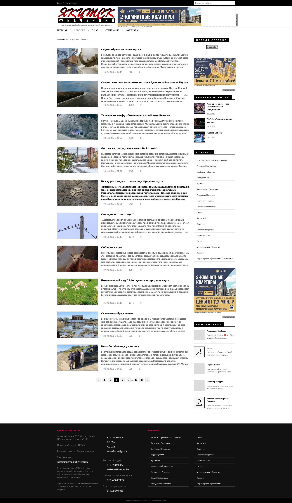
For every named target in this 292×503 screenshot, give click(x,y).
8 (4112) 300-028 (115, 490)
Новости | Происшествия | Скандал (212, 160)
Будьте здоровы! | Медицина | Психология (215, 258)
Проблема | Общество (206, 172)
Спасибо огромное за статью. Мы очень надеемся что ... (219, 403)
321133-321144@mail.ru (118, 469)
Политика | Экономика (206, 166)
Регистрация (71, 3)
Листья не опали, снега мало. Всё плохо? (129, 148)
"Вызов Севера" (215, 133)
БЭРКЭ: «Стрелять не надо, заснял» (220, 120)
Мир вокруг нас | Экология (208, 247)
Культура (201, 224)
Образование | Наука (205, 230)
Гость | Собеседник (205, 201)
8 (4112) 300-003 (115, 437)
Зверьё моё (201, 218)
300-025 (111, 442)
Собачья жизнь (111, 247)
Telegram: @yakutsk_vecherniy (72, 462)
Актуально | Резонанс (206, 195)
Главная (60, 39)
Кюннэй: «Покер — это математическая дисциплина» (218, 107)
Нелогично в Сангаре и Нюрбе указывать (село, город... (220, 351)
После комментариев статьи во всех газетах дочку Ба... (220, 385)
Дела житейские (203, 235)
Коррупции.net (203, 178)
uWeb (164, 501)
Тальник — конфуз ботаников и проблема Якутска (135, 115)
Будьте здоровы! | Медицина (209, 483)
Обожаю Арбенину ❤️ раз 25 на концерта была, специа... (220, 334)
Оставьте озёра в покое (117, 313)
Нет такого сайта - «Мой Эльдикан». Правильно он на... (220, 368)
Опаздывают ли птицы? (117, 214)
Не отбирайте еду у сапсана (120, 346)
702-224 (111, 446)
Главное (200, 241)
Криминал (201, 183)
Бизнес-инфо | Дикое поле (208, 189)
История (200, 253)
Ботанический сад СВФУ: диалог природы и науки (135, 280)
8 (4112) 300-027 (115, 465)
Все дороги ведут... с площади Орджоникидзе (132, 181)
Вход (59, 3)
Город (199, 212)
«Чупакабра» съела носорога (121, 49)
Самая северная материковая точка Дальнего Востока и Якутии (144, 82)
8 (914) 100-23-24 (115, 480)
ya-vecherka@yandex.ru (119, 451)
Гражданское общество (207, 206)
